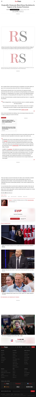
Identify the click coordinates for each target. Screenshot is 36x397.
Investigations (3, 357)
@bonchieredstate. (31, 200)
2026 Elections (15, 352)
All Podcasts (2, 377)
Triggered (2, 374)
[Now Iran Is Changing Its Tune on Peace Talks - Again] (18, 324)
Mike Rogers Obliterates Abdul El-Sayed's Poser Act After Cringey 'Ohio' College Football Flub (17, 293)
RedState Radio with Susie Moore (5, 372)
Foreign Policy (15, 360)
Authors (2, 362)
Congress (14, 354)
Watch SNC (26, 375)
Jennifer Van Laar (26, 354)
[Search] (34, 1)
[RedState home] (4, 347)
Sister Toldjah (26, 363)
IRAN (9, 196)
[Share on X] (13, 11)
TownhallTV (2, 360)
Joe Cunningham (26, 357)
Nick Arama (3, 247)
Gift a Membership (27, 372)
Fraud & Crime (15, 362)
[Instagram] (17, 347)
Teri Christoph (4, 294)
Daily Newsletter (26, 374)
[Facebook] (19, 347)
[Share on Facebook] (17, 11)
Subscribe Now (23, 218)
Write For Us (14, 377)
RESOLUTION (25, 196)
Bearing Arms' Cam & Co (4, 375)
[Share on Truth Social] (15, 11)
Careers (14, 374)
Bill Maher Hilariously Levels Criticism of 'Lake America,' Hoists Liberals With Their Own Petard (18, 269)
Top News (2, 352)
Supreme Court (15, 365)
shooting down (15, 145)
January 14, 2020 (24, 109)
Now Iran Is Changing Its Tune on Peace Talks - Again (12, 335)
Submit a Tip (14, 375)
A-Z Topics (14, 350)
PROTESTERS (20, 196)
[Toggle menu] (2, 1)
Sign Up (32, 391)
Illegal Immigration (15, 363)
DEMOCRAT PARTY (4, 196)
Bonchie (8, 9)
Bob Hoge (25, 362)
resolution (10, 149)
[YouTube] (21, 347)
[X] (15, 347)
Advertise (14, 372)
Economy (14, 357)
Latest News (2, 354)
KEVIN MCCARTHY (14, 196)
